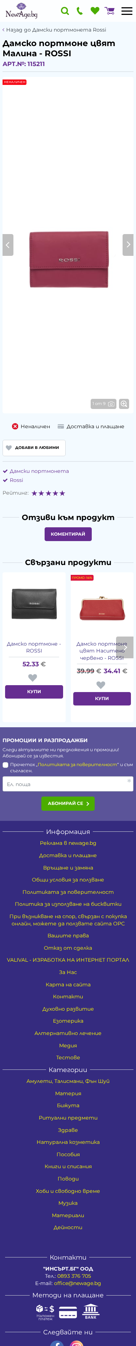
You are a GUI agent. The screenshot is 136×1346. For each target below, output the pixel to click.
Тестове (68, 1057)
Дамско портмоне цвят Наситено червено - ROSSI (102, 651)
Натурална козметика (68, 1142)
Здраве (68, 1130)
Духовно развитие (68, 1009)
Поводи (68, 1178)
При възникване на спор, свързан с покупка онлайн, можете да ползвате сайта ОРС (68, 920)
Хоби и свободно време (68, 1191)
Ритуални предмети (68, 1117)
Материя (68, 1093)
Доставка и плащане (68, 855)
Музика (68, 1203)
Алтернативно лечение (68, 1033)
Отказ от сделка (68, 948)
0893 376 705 (74, 1276)
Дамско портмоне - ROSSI (34, 647)
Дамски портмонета (39, 471)
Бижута (68, 1105)
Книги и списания (68, 1166)
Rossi (16, 480)
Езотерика (68, 1021)
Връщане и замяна (68, 867)
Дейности (68, 1227)
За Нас (68, 972)
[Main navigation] (126, 11)
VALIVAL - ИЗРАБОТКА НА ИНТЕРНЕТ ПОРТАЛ (68, 960)
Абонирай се (65, 803)
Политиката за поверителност (77, 764)
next (124, 647)
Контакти (68, 996)
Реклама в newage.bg (68, 843)
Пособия (68, 1154)
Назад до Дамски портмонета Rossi (56, 30)
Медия (68, 1045)
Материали (68, 1215)
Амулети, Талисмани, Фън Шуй (68, 1081)
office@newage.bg (77, 1283)
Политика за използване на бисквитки (68, 904)
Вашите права (68, 935)
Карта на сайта (68, 984)
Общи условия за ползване (68, 879)
